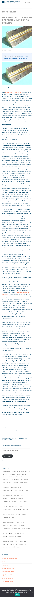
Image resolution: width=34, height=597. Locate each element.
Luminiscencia (21, 474)
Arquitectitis (5, 565)
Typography (7, 528)
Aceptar (17, 594)
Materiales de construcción (21, 471)
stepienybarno (16, 487)
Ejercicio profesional (20, 533)
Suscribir (7, 456)
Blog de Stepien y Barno (8, 571)
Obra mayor (6, 517)
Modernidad (16, 528)
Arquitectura (7, 533)
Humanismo (6, 471)
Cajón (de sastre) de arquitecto (10, 575)
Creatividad (25, 479)
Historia (27, 503)
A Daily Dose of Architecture (9, 558)
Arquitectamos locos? (8, 561)
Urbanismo (6, 487)
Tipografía (12, 547)
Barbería (22, 539)
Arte (15, 490)
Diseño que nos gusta (17, 498)
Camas (5, 547)
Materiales (15, 479)
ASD (16, 541)
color (11, 503)
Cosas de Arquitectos (7, 578)
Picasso (16, 495)
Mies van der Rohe (8, 514)
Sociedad (19, 476)
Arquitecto (6, 493)
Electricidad (19, 503)
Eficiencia (6, 498)
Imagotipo (15, 501)
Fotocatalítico (8, 541)
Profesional (23, 541)
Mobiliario (26, 531)
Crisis (4, 476)
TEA (4, 512)
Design (24, 514)
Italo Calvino (7, 509)
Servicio (26, 509)
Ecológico (15, 512)
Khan (22, 495)
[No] (32, 592)
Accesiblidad (26, 528)
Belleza (15, 482)
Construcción (7, 490)
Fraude (18, 514)
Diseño (5, 536)
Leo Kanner (13, 525)
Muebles (12, 474)
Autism (14, 517)
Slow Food (15, 485)
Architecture (7, 539)
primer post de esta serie (13, 92)
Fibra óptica (7, 479)
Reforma (5, 474)
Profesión (22, 525)
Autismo (27, 493)
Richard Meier (13, 506)
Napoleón (23, 501)
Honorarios (6, 501)
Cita (13, 493)
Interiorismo (17, 531)
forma (19, 547)
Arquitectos (17, 509)
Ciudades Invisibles (15, 536)
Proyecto (20, 493)
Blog (8, 512)
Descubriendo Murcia (7, 581)
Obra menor (21, 522)
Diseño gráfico (7, 495)
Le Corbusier (24, 482)
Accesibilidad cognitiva (10, 520)
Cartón (5, 506)
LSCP (26, 490)
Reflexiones (6, 485)
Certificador (7, 482)
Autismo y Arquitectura (8, 568)
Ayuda (15, 539)
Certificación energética (18, 544)
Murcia (21, 490)
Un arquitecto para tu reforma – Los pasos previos (17, 20)
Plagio (22, 506)
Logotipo (24, 485)
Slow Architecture (9, 522)
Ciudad (5, 503)
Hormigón (11, 476)
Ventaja (5, 544)
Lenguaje (5, 525)
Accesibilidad (7, 531)
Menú (29, 2)
